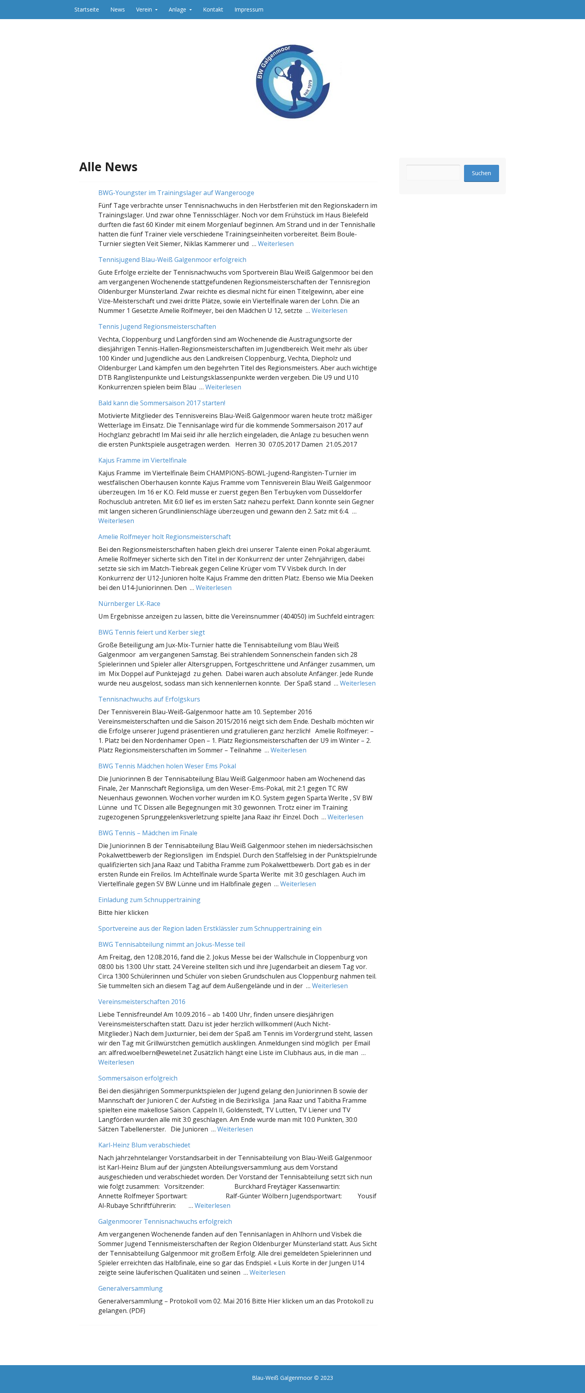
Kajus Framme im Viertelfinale (142, 460)
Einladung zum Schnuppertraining (149, 899)
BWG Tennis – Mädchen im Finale (147, 832)
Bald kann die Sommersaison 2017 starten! (161, 403)
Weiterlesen (276, 243)
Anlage (177, 9)
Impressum (248, 9)
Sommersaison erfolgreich (137, 1078)
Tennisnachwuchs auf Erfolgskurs (149, 699)
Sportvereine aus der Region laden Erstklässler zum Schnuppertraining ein (210, 928)
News (117, 9)
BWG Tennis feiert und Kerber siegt (151, 632)
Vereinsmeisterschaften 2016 (141, 1001)
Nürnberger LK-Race (129, 603)
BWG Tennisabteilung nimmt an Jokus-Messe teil (171, 944)
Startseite (86, 9)
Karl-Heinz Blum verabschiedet (144, 1145)
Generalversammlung (130, 1288)
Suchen (481, 173)
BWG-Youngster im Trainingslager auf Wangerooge (176, 192)
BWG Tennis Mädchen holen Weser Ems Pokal (167, 766)
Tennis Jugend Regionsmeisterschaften (157, 326)
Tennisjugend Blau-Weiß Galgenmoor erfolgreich (172, 259)
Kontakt (213, 9)
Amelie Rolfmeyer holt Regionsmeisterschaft (164, 536)
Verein (144, 9)
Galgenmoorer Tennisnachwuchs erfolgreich (165, 1221)
